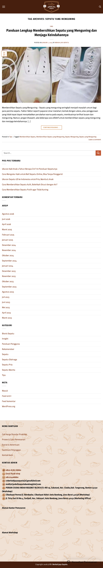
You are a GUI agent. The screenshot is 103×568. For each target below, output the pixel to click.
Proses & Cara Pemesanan (13, 439)
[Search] (100, 6)
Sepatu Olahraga (9, 359)
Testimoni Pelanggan (11, 450)
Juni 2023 (6, 302)
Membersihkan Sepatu (28, 137)
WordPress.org (8, 406)
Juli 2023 (5, 297)
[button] (3, 6)
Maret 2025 (7, 229)
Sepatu (5, 354)
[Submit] (98, 153)
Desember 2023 (9, 271)
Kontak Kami (7, 455)
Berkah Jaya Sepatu (62, 42)
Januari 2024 (7, 266)
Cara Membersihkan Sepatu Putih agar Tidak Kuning (25, 189)
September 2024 (9, 260)
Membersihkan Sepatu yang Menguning (50, 137)
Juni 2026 (6, 219)
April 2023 (6, 312)
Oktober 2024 (8, 255)
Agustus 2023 (8, 292)
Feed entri (6, 396)
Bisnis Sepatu (8, 333)
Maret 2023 (7, 318)
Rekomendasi (8, 349)
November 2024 (9, 250)
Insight (5, 338)
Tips (51, 26)
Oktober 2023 (8, 281)
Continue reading (51, 127)
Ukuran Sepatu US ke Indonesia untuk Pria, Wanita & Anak (27, 179)
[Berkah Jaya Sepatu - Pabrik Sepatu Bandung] (51, 6)
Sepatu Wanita (8, 370)
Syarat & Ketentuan (10, 444)
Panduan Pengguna (11, 344)
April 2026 (6, 224)
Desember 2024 (9, 245)
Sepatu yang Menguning (87, 137)
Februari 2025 (8, 234)
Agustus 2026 (8, 214)
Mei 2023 (6, 307)
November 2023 (9, 276)
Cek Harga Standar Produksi (14, 434)
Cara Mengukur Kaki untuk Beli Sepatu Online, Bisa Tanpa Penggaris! (32, 174)
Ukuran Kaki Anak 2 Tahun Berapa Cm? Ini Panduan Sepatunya (29, 169)
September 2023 (9, 286)
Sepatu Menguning (71, 137)
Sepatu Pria (7, 364)
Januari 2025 (7, 240)
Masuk (5, 390)
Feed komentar (9, 401)
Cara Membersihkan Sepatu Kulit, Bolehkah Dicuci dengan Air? (29, 184)
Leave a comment (95, 140)
